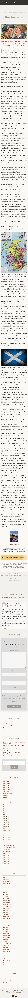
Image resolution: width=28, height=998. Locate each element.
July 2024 (5, 910)
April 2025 (5, 896)
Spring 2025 (6, 824)
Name (14, 670)
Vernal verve (14, 755)
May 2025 (5, 894)
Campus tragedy (14, 579)
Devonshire (6, 727)
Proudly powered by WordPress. (11, 991)
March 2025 (6, 898)
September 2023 (7, 924)
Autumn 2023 (6, 787)
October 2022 (6, 941)
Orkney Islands (12, 566)
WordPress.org (7, 982)
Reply (4, 628)
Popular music (6, 808)
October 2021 (6, 955)
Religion (5, 810)
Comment (14, 651)
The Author (6, 841)
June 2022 (5, 947)
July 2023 (5, 927)
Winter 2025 (6, 865)
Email (14, 679)
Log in (4, 977)
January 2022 (6, 951)
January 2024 (6, 918)
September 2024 (7, 906)
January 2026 (6, 883)
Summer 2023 (6, 834)
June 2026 (5, 877)
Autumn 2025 (6, 791)
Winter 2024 (6, 863)
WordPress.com (17, 992)
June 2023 (5, 929)
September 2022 (7, 943)
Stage (4, 828)
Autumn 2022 (6, 785)
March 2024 (6, 916)
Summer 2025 (6, 837)
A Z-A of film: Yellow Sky (9, 726)
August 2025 (6, 891)
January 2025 (6, 902)
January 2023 (6, 937)
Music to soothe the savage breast (11, 722)
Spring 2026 (6, 826)
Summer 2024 (6, 836)
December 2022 (7, 939)
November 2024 (7, 904)
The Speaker (6, 849)
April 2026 (6, 879)
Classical (5, 795)
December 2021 (7, 953)
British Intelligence (10, 563)
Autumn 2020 (6, 781)
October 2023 (6, 922)
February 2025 (6, 900)
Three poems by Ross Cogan (10, 729)
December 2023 (7, 920)
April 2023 (5, 931)
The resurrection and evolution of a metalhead (14, 574)
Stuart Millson (23, 12)
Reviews (5, 812)
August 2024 (6, 908)
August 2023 (6, 925)
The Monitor (6, 843)
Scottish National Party (16, 567)
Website (14, 687)
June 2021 (5, 957)
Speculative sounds (8, 724)
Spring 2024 (6, 822)
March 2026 (6, 881)
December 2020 (7, 962)
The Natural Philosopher (9, 845)
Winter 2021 (6, 857)
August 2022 (6, 945)
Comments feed (7, 981)
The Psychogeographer (9, 847)
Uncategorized (6, 851)
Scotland (18, 566)
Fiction (5, 801)
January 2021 (6, 960)
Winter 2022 (6, 859)
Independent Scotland (15, 564)
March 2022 (6, 949)
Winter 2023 (6, 861)
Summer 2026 (6, 839)
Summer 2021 (6, 830)
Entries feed (6, 979)
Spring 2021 (19, 563)
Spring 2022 (6, 818)
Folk (4, 804)
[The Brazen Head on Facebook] (13, 996)
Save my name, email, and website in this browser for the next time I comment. (14, 698)
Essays (5, 799)
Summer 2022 (6, 832)
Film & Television (7, 803)
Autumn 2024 (6, 789)
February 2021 (6, 959)
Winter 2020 (6, 855)
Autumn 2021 (6, 783)
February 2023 (6, 935)
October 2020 (6, 964)
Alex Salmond (6, 564)
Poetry (5, 806)
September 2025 (7, 889)
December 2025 (7, 885)
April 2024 (5, 914)
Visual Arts (5, 853)
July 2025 (5, 892)
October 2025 (6, 887)
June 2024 (5, 912)
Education (5, 797)
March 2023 (6, 933)
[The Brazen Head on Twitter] (16, 996)
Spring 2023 (6, 820)
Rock (4, 814)
